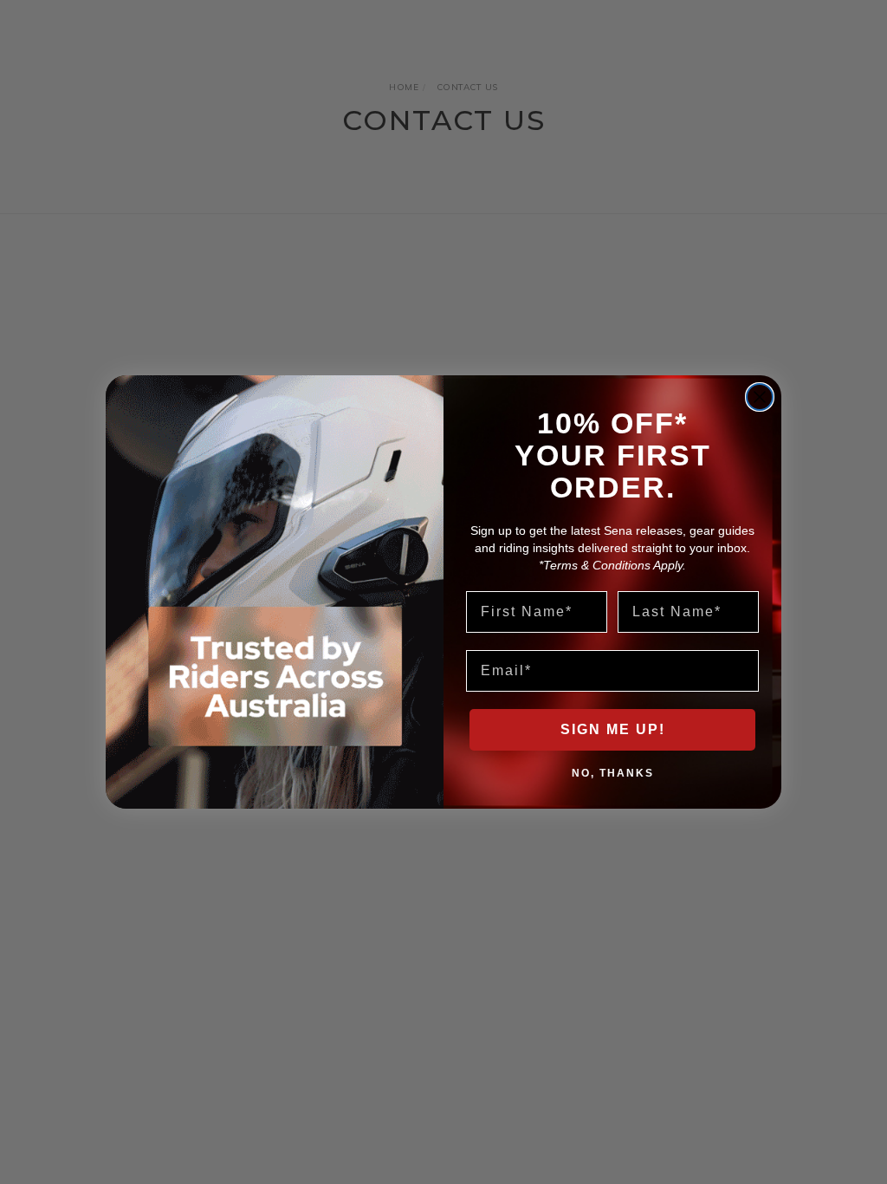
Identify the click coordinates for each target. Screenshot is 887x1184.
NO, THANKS (613, 772)
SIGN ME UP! (612, 729)
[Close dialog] (760, 397)
